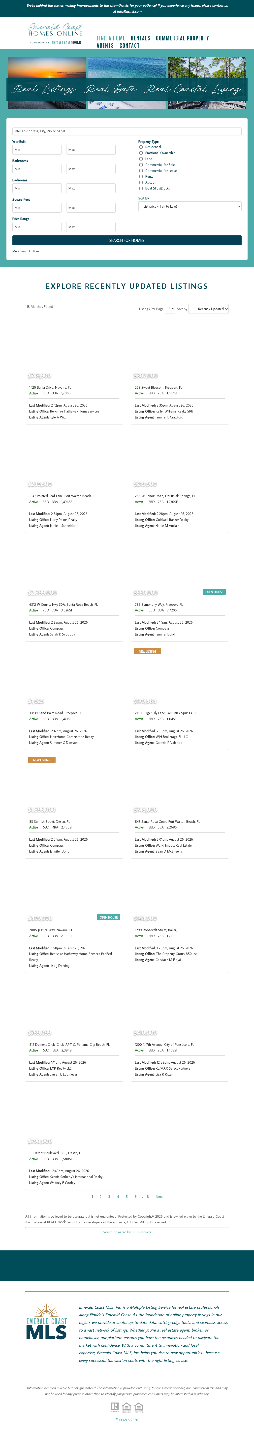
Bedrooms (19, 180)
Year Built (19, 141)
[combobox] (127, 131)
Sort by (182, 309)
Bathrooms (20, 161)
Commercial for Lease (161, 170)
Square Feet (21, 199)
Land (148, 159)
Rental (149, 176)
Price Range (21, 219)
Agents (105, 46)
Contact (130, 46)
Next (159, 1196)
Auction (150, 182)
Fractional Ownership (160, 153)
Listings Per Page (151, 309)
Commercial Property (182, 38)
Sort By (143, 198)
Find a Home (111, 38)
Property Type (148, 141)
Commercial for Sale (160, 164)
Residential (153, 147)
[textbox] (128, 131)
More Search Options (25, 251)
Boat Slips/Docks (157, 188)
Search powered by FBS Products (127, 1232)
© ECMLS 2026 (127, 1420)
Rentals (141, 38)
